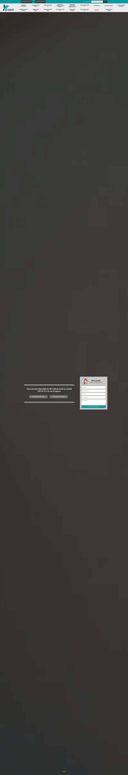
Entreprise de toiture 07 (48, 6)
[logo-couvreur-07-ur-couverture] (8, 7)
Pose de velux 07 (97, 5)
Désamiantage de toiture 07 (109, 10)
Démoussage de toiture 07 (72, 10)
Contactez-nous (59, 396)
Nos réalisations (38, 396)
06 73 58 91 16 (41, 1)
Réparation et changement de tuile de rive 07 (60, 5)
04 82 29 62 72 (27, 1)
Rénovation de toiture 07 (84, 6)
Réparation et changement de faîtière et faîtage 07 (72, 5)
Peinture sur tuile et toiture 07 (36, 6)
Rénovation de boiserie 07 (84, 10)
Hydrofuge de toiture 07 (60, 10)
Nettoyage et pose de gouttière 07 (121, 6)
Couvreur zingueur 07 (109, 5)
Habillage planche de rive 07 (48, 10)
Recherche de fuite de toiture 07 (23, 10)
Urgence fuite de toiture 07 (36, 10)
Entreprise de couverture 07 (23, 6)
